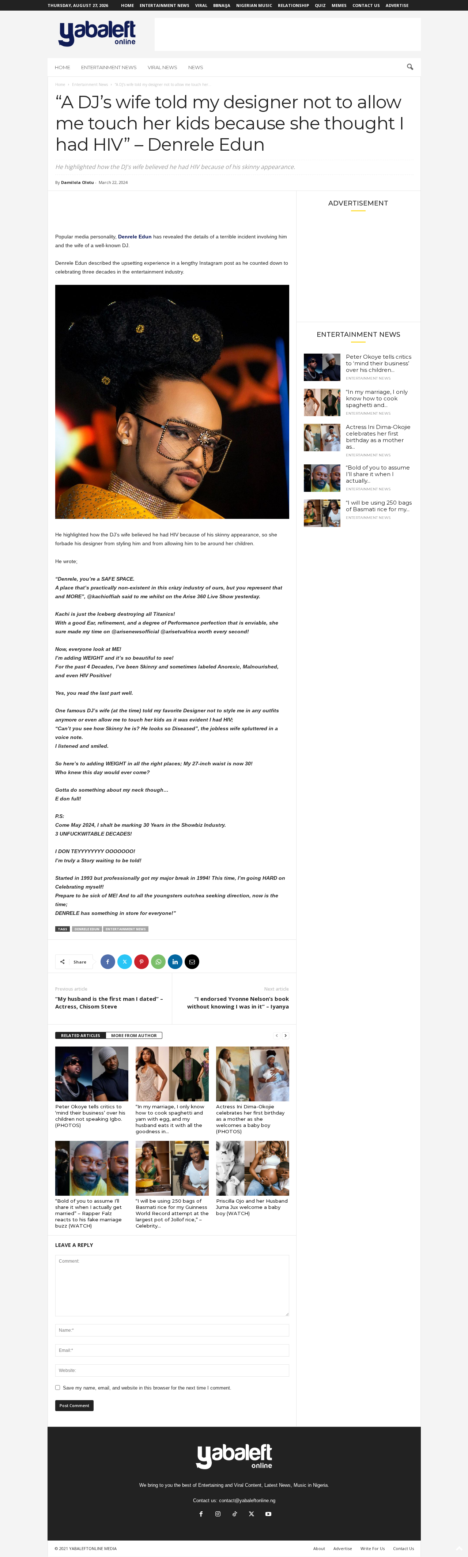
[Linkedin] (175, 961)
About (319, 1548)
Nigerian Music (254, 5)
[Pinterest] (141, 961)
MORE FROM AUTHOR (134, 1035)
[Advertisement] (288, 34)
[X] (124, 961)
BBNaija (221, 5)
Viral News (162, 67)
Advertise (397, 5)
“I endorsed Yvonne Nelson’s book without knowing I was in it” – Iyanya (238, 1002)
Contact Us (366, 5)
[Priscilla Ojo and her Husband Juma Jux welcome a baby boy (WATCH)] (252, 1168)
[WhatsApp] (158, 961)
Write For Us (373, 1548)
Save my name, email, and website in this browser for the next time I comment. (147, 1388)
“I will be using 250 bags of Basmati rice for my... (379, 506)
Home (127, 5)
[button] (410, 67)
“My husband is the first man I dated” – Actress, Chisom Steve (109, 1002)
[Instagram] (218, 1515)
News (195, 67)
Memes (339, 5)
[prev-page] (276, 1036)
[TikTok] (234, 1515)
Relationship (293, 5)
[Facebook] (108, 961)
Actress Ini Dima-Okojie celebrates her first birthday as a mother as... (378, 436)
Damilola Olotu (77, 182)
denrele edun (87, 929)
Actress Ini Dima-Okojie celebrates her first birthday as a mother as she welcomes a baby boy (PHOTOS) (250, 1119)
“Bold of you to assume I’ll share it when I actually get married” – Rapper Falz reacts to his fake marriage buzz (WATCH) (88, 1213)
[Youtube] (267, 1515)
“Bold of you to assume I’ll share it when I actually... (378, 474)
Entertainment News (164, 5)
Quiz (320, 5)
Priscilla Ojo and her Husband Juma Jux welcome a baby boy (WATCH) (252, 1207)
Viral (201, 5)
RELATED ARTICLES (80, 1035)
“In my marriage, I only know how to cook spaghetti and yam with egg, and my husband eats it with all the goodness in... (170, 1119)
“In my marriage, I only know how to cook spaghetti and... (377, 398)
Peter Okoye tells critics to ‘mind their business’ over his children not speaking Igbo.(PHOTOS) (90, 1116)
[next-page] (285, 1036)
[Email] (192, 961)
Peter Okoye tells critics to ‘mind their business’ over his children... (378, 363)
